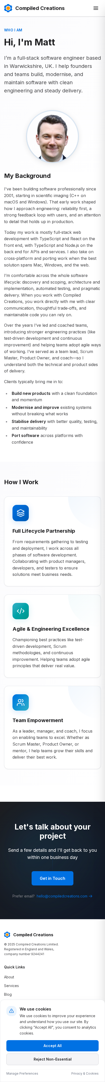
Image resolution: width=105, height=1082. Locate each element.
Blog (8, 994)
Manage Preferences (22, 1073)
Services (11, 985)
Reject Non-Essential (53, 1059)
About (9, 977)
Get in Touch (52, 878)
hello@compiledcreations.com (62, 896)
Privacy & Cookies (85, 1073)
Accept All (53, 1045)
